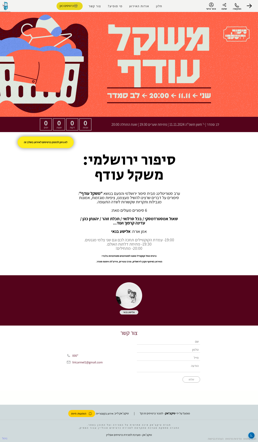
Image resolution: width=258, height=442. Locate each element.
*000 (75, 356)
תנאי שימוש (249, 439)
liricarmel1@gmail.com (87, 362)
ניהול (4, 438)
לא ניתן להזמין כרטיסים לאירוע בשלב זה (45, 142)
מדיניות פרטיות (233, 439)
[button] (249, 6)
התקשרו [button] (237, 8)
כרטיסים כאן (67, 6)
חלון (159, 6)
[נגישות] (251, 435)
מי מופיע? (115, 6)
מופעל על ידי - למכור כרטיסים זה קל (165, 413)
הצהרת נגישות (215, 439)
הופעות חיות (78, 413)
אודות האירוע (139, 6)
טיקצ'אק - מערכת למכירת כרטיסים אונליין (129, 435)
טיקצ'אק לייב (121, 413)
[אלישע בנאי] (129, 295)
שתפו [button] (224, 8)
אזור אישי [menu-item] (211, 8)
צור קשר (95, 6)
